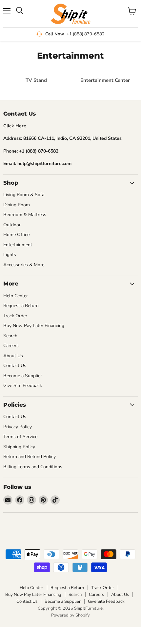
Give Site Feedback (22, 385)
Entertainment (17, 245)
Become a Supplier (22, 376)
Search (10, 336)
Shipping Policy (19, 447)
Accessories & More (23, 265)
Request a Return (21, 306)
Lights (9, 254)
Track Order (15, 316)
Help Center (15, 296)
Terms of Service (20, 436)
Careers (11, 345)
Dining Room (16, 205)
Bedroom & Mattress (24, 215)
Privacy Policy (17, 427)
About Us (13, 356)
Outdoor (12, 225)
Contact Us (14, 365)
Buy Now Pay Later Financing (33, 326)
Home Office (16, 234)
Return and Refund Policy (29, 456)
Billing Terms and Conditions (32, 467)
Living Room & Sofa (23, 195)
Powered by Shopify (70, 615)
